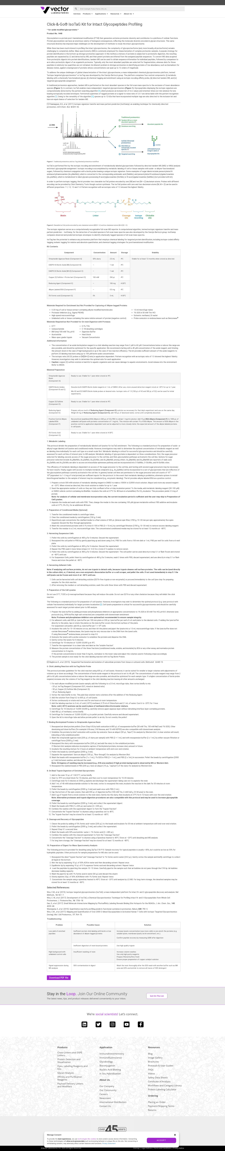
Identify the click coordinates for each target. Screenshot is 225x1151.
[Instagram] (112, 1024)
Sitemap (136, 1148)
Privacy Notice (178, 1148)
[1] (99, 91)
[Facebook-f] (141, 1024)
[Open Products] (92, 14)
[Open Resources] (121, 14)
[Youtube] (126, 1024)
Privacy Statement (109, 1143)
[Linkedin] (84, 1024)
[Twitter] (98, 1024)
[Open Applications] (107, 14)
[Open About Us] (133, 14)
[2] (101, 604)
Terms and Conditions (162, 1148)
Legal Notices (146, 1148)
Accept (161, 1140)
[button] (175, 1135)
